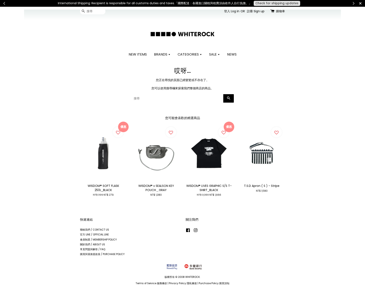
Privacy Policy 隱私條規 (183, 283)
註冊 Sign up (255, 11)
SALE (213, 54)
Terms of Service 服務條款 (151, 283)
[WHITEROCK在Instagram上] (195, 231)
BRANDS (161, 54)
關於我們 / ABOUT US (92, 244)
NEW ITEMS (138, 54)
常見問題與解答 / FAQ (92, 249)
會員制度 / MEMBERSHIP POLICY (98, 239)
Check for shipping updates (276, 3)
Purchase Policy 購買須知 (214, 283)
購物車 (280, 11)
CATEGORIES (189, 54)
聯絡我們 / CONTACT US (94, 229)
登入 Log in (231, 11)
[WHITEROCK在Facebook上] (188, 231)
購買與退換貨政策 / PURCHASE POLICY (102, 254)
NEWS (232, 54)
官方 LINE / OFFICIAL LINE (94, 234)
